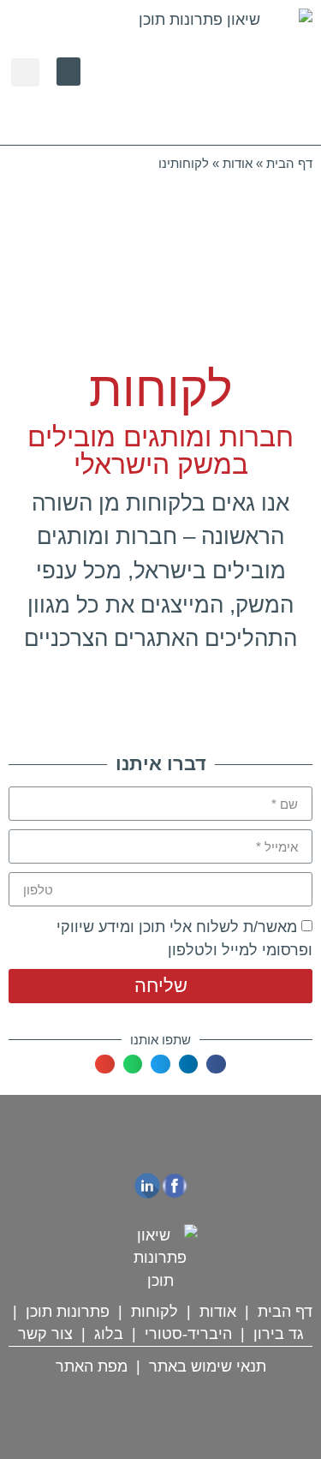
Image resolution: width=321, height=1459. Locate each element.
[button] (68, 71)
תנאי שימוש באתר (207, 1366)
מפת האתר (92, 1366)
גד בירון (278, 1333)
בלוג (108, 1333)
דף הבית (289, 163)
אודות (238, 163)
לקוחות (154, 1311)
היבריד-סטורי (188, 1333)
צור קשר (45, 1333)
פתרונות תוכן (68, 1311)
